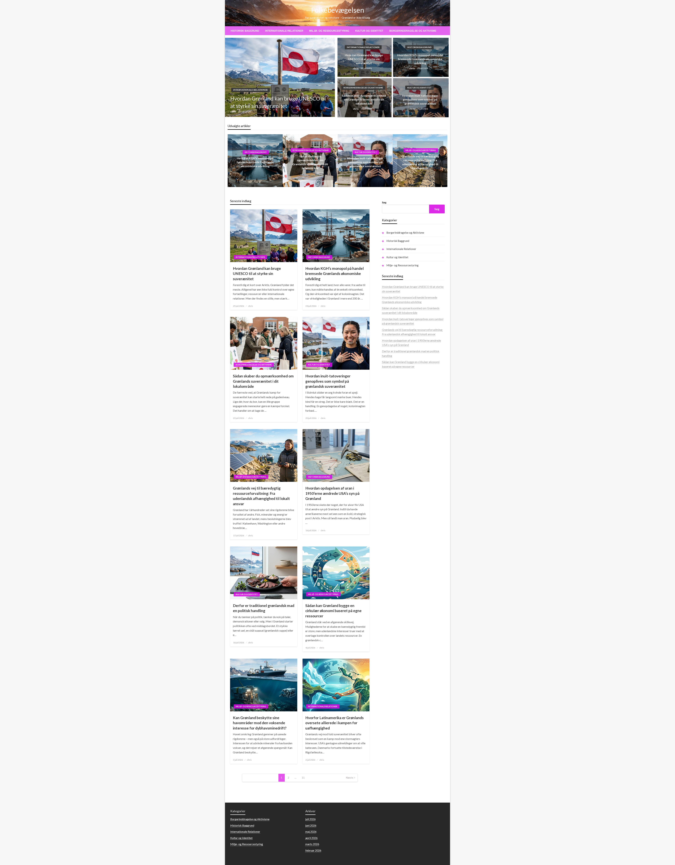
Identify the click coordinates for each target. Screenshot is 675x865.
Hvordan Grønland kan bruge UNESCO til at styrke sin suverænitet (278, 102)
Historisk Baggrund (245, 30)
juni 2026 (310, 825)
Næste (349, 777)
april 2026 (311, 838)
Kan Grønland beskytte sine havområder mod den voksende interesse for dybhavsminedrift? (260, 722)
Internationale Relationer (284, 30)
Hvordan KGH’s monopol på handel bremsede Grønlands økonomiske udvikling (420, 59)
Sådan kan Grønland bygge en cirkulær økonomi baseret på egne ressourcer (333, 610)
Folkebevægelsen (337, 10)
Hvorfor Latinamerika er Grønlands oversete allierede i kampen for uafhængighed (334, 722)
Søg (384, 202)
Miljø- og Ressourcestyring (329, 30)
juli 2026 (310, 819)
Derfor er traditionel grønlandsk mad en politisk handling (263, 608)
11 (303, 777)
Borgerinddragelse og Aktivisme (412, 30)
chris (233, 111)
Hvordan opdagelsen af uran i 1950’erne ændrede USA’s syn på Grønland (332, 493)
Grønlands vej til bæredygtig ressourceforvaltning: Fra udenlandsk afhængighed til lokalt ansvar (261, 496)
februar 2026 (313, 850)
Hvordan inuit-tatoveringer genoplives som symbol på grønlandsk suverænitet (420, 99)
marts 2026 (312, 844)
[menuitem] (245, 30)
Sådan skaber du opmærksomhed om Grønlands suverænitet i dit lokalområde (364, 99)
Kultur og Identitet (369, 30)
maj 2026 (311, 831)
